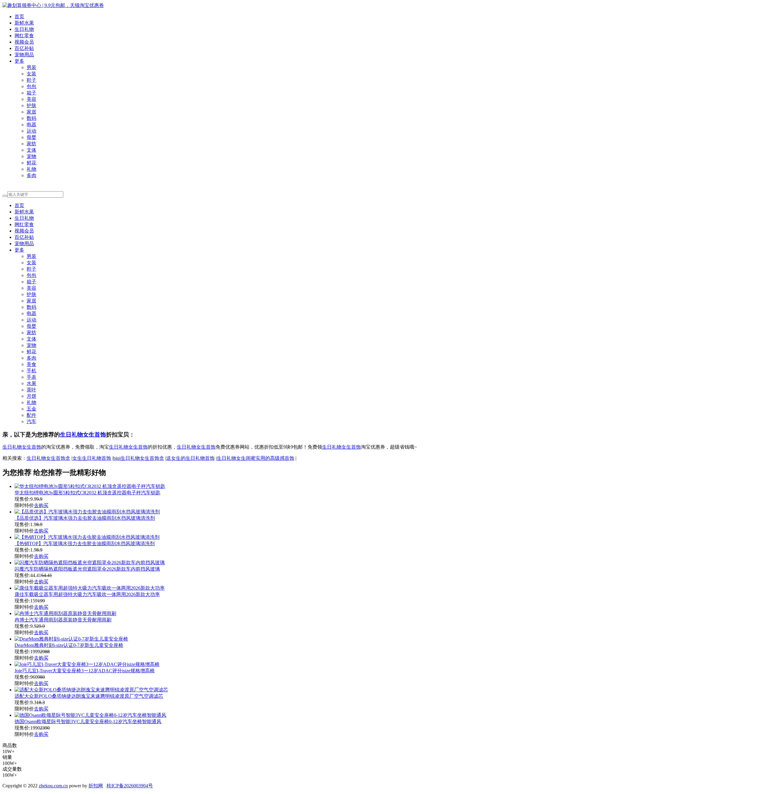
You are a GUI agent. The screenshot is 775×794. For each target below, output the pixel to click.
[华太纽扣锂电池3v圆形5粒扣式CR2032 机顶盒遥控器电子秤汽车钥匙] (90, 486)
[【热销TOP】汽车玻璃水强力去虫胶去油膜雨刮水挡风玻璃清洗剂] (87, 537)
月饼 (31, 396)
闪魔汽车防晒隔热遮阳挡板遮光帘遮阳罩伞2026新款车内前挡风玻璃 (87, 569)
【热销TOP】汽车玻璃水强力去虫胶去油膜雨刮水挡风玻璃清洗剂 (85, 543)
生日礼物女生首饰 (83, 434)
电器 (31, 124)
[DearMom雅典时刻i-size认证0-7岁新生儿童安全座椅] (71, 638)
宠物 (31, 156)
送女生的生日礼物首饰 (190, 458)
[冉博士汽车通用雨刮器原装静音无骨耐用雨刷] (65, 613)
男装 (31, 67)
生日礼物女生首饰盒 (48, 458)
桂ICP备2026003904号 (130, 785)
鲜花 (31, 162)
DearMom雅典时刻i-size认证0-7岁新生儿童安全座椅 (69, 645)
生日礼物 (24, 29)
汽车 (31, 421)
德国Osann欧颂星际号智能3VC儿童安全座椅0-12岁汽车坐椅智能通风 (88, 721)
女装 (31, 73)
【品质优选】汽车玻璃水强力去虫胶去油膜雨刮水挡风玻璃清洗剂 (85, 518)
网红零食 (24, 35)
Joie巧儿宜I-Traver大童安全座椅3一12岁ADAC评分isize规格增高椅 (85, 670)
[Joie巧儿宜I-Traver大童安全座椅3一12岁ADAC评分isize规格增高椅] (87, 664)
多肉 (31, 175)
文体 (31, 150)
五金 (31, 408)
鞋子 (31, 80)
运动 (31, 130)
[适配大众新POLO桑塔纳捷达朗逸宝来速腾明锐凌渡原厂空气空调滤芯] (91, 689)
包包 (31, 86)
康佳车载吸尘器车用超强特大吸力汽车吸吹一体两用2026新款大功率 (87, 594)
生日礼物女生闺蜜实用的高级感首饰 (255, 458)
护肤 (31, 105)
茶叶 (31, 389)
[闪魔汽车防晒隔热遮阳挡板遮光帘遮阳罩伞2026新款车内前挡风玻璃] (90, 562)
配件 (31, 415)
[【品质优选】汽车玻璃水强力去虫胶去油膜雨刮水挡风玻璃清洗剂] (87, 511)
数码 (31, 118)
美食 (31, 364)
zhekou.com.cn (53, 785)
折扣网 (95, 785)
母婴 (31, 137)
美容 (31, 99)
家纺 (31, 143)
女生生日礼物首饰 (91, 458)
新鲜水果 (24, 22)
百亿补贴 (24, 48)
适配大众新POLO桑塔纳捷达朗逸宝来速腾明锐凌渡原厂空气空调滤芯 (89, 696)
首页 (19, 16)
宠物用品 (24, 54)
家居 (31, 111)
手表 (31, 377)
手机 (31, 370)
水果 (31, 383)
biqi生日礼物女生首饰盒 (138, 458)
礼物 (31, 169)
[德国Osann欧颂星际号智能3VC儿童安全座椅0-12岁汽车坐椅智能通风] (90, 715)
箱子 (31, 92)
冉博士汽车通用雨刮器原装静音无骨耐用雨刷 (63, 619)
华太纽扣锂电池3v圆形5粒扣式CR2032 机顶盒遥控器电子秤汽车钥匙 (87, 492)
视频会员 (24, 41)
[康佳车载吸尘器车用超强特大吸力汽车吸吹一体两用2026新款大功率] (90, 588)
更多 (19, 61)
